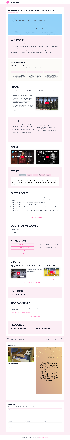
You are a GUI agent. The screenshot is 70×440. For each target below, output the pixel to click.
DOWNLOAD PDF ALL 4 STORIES (22, 247)
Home (40, 2)
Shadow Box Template (13, 363)
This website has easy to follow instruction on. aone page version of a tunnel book (34, 269)
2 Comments (38, 396)
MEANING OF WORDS (22, 135)
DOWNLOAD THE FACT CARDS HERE (35, 217)
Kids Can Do (29, 365)
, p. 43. (23, 312)
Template (13, 366)
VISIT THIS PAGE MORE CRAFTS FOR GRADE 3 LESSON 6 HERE (35, 282)
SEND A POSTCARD (22, 138)
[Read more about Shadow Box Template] (21, 354)
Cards (21, 365)
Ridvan (11, 366)
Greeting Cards (24, 365)
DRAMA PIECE (22, 253)
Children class (42, 396)
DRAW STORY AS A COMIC (22, 244)
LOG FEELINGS (22, 250)
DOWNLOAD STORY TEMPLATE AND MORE (47, 331)
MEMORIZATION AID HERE (35, 316)
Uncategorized (18, 366)
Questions (14, 55)
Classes (43, 2)
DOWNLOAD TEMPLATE (51, 279)
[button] (45, 2)
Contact (57, 2)
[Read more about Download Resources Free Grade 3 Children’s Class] (49, 370)
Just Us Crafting (14, 2)
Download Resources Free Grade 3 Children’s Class (46, 395)
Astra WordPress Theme (43, 437)
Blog (62, 2)
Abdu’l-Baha (14, 312)
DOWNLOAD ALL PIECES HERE (47, 294)
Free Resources (50, 2)
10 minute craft (17, 365)
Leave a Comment (11, 365)
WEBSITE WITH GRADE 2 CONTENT (22, 331)
